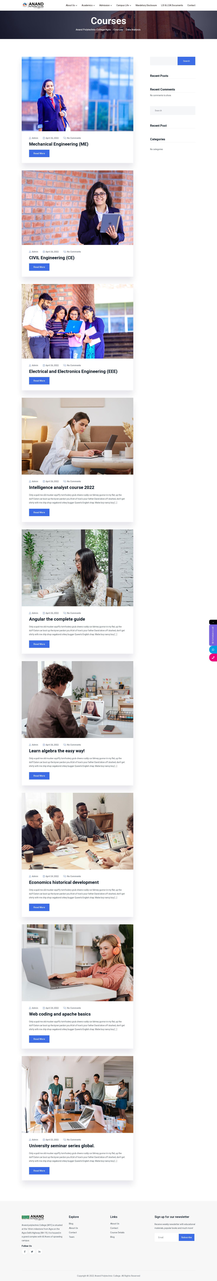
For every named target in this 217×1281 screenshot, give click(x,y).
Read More (39, 153)
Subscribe (186, 1237)
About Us (70, 5)
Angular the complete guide (57, 619)
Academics (87, 5)
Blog (71, 1223)
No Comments (74, 138)
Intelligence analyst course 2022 (61, 487)
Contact (191, 5)
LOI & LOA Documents (172, 5)
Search (186, 61)
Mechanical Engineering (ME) (58, 144)
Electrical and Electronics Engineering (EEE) (73, 371)
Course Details (117, 1232)
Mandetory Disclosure (146, 5)
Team (71, 1237)
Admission (104, 5)
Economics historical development (64, 882)
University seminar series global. (62, 1145)
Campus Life (122, 5)
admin (34, 138)
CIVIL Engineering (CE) (52, 257)
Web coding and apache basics (60, 1014)
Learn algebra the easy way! (57, 750)
